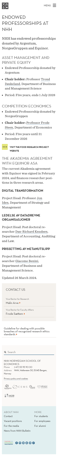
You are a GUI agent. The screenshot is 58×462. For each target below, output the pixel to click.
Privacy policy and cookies (16, 378)
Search (47, 351)
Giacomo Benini (26, 261)
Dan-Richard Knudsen (31, 231)
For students (41, 416)
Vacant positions (13, 421)
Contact (8, 416)
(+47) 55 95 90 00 (23, 367)
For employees (42, 421)
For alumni (40, 425)
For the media (11, 425)
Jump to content (10, 2)
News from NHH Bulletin (17, 430)
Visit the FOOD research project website (29, 148)
